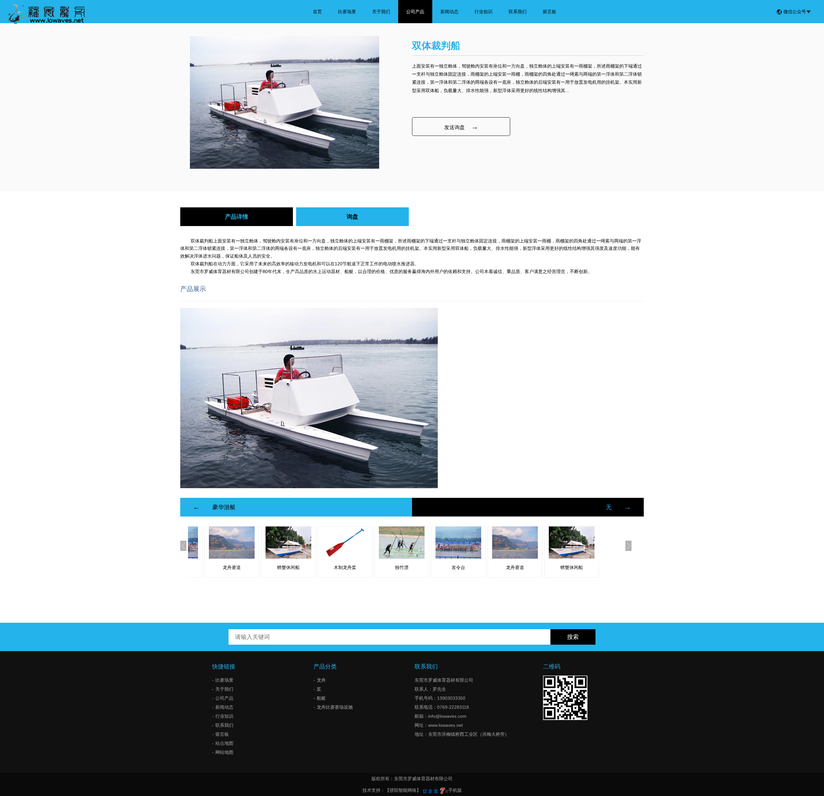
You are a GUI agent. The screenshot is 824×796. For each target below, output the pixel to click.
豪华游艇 (224, 507)
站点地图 (224, 743)
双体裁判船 (202, 240)
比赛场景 (347, 11)
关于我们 (381, 11)
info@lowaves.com (447, 716)
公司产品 (415, 11)
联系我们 (518, 11)
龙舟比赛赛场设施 (335, 707)
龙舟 (321, 680)
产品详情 (236, 216)
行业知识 (483, 11)
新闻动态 (449, 11)
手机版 (455, 790)
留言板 (549, 11)
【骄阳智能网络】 (403, 790)
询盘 (352, 216)
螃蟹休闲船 (288, 567)
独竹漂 (401, 567)
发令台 (458, 567)
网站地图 (224, 752)
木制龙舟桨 (345, 567)
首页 (317, 11)
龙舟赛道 (232, 567)
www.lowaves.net (445, 725)
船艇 (321, 698)
